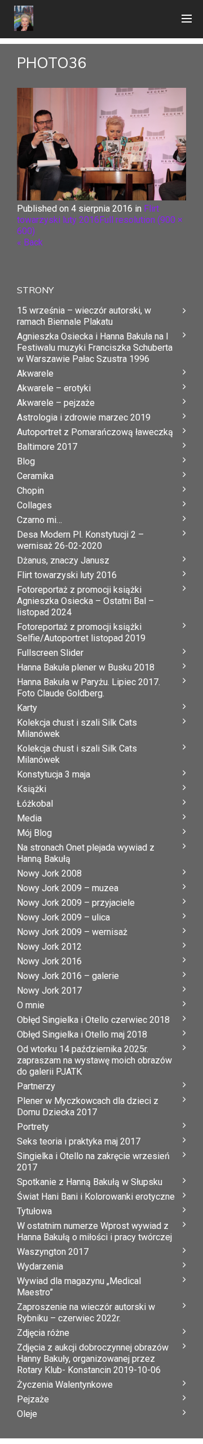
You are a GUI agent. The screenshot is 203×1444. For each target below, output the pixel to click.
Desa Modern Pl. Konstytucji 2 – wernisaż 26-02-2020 (80, 540)
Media (29, 818)
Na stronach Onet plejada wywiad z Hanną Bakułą (86, 853)
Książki (31, 789)
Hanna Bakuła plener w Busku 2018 (86, 667)
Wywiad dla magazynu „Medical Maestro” (79, 1287)
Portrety (33, 1126)
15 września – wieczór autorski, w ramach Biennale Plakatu (84, 316)
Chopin (30, 490)
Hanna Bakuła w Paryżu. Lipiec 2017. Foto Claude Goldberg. (88, 688)
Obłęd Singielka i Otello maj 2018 (82, 1034)
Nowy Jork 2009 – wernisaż (72, 932)
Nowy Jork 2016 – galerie (68, 976)
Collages (34, 505)
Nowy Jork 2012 (49, 946)
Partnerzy (36, 1086)
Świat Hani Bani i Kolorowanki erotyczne (96, 1196)
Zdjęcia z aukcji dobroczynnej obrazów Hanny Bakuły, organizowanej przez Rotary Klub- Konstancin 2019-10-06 (93, 1358)
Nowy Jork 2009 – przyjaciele (76, 902)
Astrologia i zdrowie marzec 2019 (84, 417)
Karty (27, 708)
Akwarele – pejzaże (56, 402)
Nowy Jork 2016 (49, 961)
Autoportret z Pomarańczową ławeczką (95, 432)
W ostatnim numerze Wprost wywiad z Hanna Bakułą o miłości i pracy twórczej (94, 1231)
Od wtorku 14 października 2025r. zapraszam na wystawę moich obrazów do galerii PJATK (94, 1060)
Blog (26, 461)
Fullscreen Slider (50, 652)
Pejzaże (33, 1399)
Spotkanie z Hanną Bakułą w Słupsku (89, 1182)
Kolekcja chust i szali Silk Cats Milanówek (77, 728)
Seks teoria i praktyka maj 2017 (78, 1141)
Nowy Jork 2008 (49, 873)
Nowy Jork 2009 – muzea (67, 888)
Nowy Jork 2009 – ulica (63, 917)
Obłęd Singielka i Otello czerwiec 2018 (93, 1019)
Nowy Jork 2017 (49, 990)
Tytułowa (34, 1211)
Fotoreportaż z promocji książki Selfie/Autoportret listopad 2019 (81, 632)
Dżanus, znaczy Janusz (63, 560)
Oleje (27, 1414)
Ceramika (35, 476)
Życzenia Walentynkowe (65, 1384)
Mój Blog (34, 833)
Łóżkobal (35, 803)
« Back (30, 242)
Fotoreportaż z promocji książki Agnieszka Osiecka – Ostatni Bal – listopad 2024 (85, 601)
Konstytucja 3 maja (53, 774)
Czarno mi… (39, 520)
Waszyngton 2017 (53, 1251)
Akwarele (35, 373)
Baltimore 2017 (47, 446)
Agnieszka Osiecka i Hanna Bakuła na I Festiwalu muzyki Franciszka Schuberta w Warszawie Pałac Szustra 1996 (95, 347)
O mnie (31, 1005)
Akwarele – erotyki (54, 388)
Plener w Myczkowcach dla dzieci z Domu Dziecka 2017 (87, 1106)
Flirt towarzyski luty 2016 (88, 214)
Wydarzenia (40, 1266)
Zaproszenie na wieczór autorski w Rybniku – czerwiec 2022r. (86, 1313)
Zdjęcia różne (43, 1332)
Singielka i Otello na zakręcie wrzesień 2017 (93, 1162)
